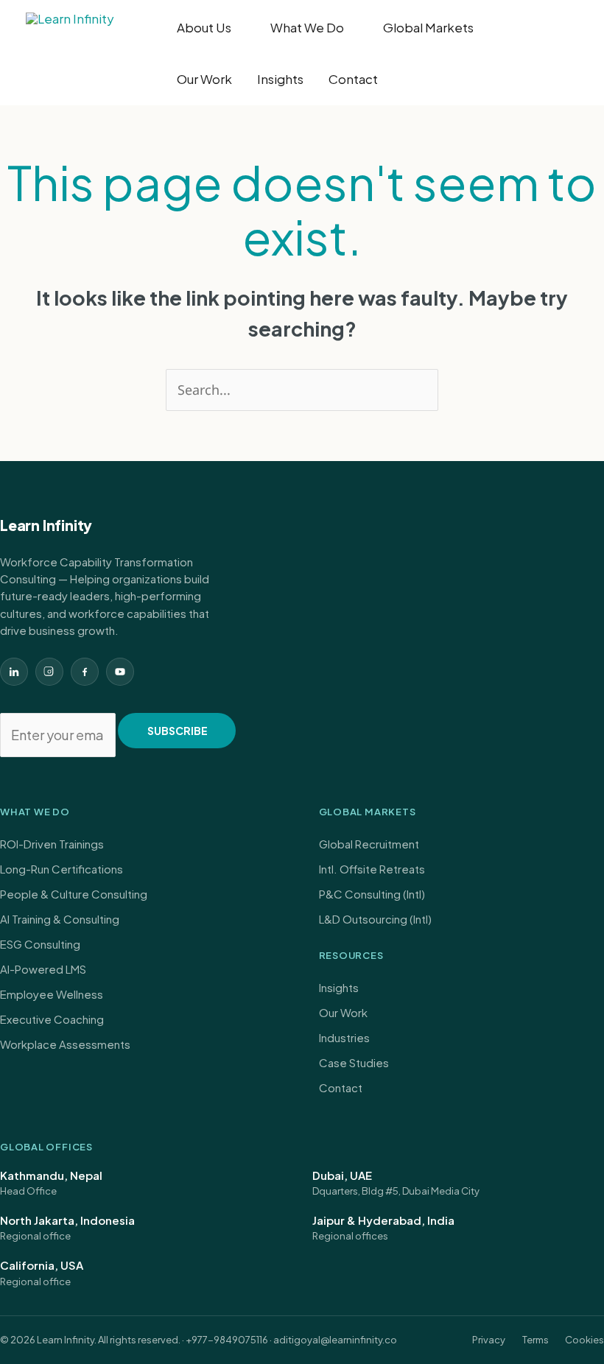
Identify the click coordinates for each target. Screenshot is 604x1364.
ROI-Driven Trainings (52, 844)
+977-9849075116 (227, 1340)
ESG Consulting (40, 944)
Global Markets (428, 27)
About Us (204, 27)
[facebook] (85, 672)
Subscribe (177, 730)
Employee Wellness (51, 994)
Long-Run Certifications (61, 869)
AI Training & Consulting (59, 919)
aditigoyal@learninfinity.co (335, 1340)
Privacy (488, 1340)
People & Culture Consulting (73, 894)
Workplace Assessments (65, 1044)
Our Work (204, 79)
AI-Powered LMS (43, 969)
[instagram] (49, 672)
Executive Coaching (52, 1019)
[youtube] (120, 672)
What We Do (307, 27)
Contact (353, 79)
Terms (535, 1340)
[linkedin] (14, 672)
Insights (280, 79)
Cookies (584, 1340)
